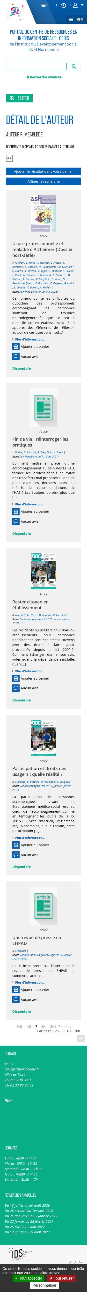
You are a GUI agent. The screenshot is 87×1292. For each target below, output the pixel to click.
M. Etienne (29, 275)
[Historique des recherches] (63, 5)
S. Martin (17, 271)
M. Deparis (45, 615)
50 (63, 1031)
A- (70, 1262)
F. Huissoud (44, 275)
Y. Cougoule (63, 781)
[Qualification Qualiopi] (65, 1247)
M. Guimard (65, 267)
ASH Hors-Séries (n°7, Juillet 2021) (39, 456)
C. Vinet (16, 275)
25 (57, 1031)
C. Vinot (56, 279)
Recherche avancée (46, 77)
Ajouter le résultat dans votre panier (43, 171)
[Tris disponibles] (9, 158)
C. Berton (30, 271)
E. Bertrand (55, 271)
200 (77, 1031)
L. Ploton (56, 262)
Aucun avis (29, 356)
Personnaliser (44, 1285)
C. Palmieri (59, 275)
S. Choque (19, 287)
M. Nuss (31, 615)
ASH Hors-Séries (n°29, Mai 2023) (39, 291)
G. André (69, 283)
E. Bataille (31, 267)
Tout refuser (63, 1278)
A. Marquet (18, 615)
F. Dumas (28, 279)
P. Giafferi (18, 262)
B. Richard (30, 452)
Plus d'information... (29, 339)
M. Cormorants (47, 267)
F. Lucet (69, 271)
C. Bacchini (41, 283)
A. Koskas (45, 287)
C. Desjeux (56, 283)
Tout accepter (30, 1278)
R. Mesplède (43, 279)
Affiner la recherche (44, 181)
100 (69, 1031)
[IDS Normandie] (20, 1254)
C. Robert (32, 287)
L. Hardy (30, 262)
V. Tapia (42, 271)
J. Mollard (43, 262)
